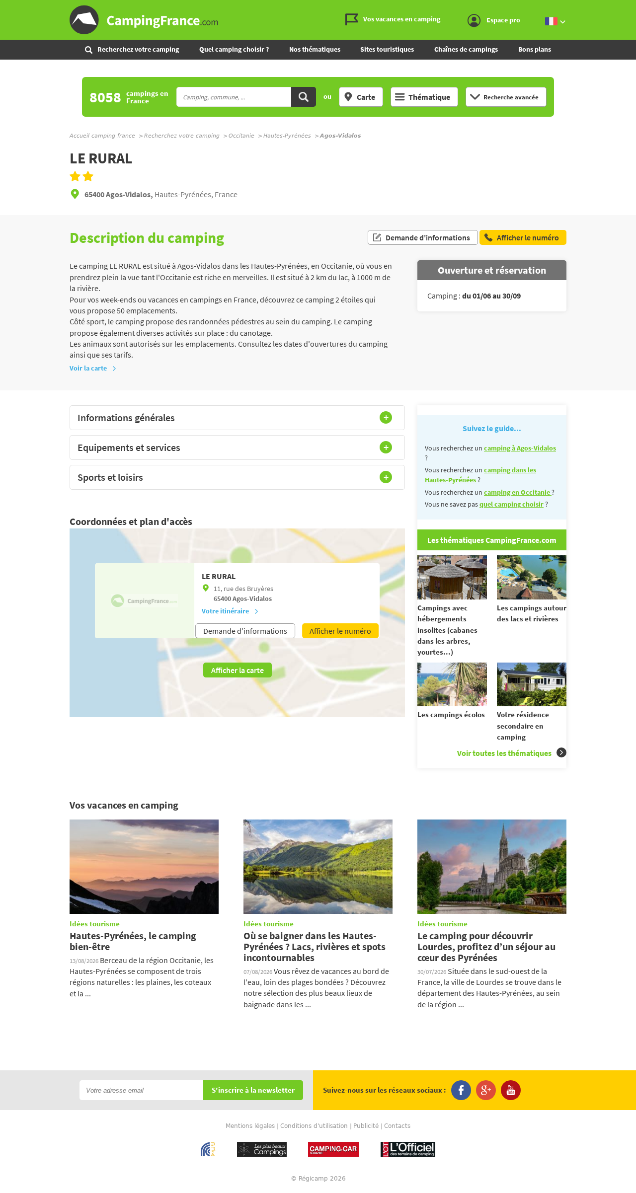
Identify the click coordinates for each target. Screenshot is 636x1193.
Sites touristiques (387, 49)
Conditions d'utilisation (314, 1125)
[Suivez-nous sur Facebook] (461, 1090)
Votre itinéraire (225, 610)
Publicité (366, 1125)
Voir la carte (88, 368)
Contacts (397, 1125)
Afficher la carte (237, 670)
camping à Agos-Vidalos (520, 448)
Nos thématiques (314, 49)
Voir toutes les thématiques (504, 753)
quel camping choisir (511, 504)
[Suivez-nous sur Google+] (486, 1090)
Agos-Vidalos (252, 598)
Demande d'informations (428, 237)
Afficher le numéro (340, 631)
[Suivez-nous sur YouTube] (511, 1090)
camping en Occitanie (518, 492)
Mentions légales (250, 1125)
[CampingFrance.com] (318, 20)
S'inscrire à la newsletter (253, 1090)
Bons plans (534, 49)
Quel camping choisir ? (234, 49)
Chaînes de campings (466, 49)
